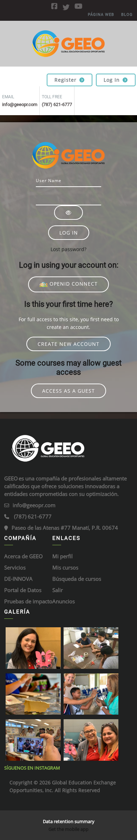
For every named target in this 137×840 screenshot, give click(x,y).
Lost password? (68, 249)
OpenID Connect (73, 283)
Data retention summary (68, 821)
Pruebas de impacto (28, 601)
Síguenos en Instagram (32, 768)
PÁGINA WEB (101, 14)
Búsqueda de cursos (76, 578)
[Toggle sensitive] (68, 212)
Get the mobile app (68, 829)
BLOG (127, 14)
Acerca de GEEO (23, 556)
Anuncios (63, 601)
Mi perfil (62, 556)
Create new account (68, 344)
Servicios (15, 567)
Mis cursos (65, 567)
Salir (57, 589)
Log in (112, 79)
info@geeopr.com (34, 505)
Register (65, 79)
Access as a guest (68, 390)
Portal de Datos (22, 589)
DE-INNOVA (18, 578)
